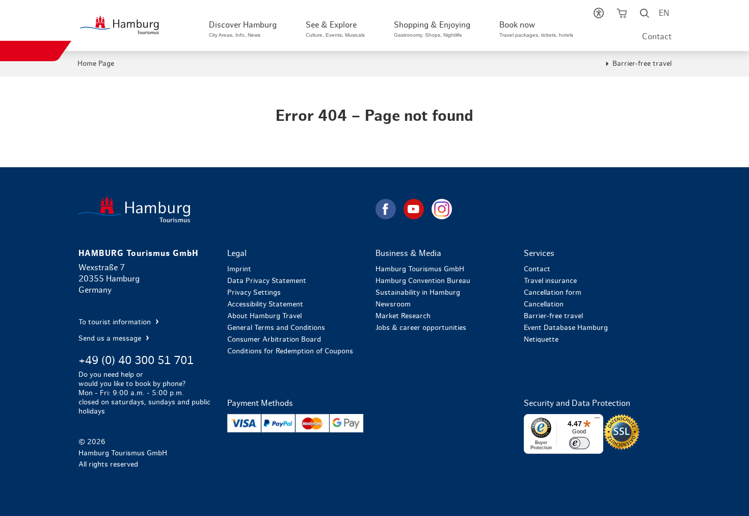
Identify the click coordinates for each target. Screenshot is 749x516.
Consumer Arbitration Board (274, 339)
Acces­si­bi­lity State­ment (265, 304)
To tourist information (115, 322)
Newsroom (393, 304)
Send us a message (110, 338)
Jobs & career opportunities (421, 327)
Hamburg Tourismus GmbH (420, 269)
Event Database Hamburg (566, 327)
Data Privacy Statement (266, 281)
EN (664, 13)
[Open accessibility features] (598, 15)
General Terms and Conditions (276, 327)
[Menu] (597, 420)
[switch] (579, 443)
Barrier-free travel (642, 63)
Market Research (403, 316)
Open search (644, 15)
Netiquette (541, 339)
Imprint (239, 269)
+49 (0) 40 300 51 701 (136, 360)
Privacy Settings (254, 292)
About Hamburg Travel (264, 316)
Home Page (95, 63)
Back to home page (225, 209)
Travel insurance (550, 281)
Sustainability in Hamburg (418, 292)
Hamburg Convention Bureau (423, 281)
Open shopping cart (621, 15)
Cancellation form (552, 292)
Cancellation (544, 304)
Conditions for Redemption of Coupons (290, 351)
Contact (657, 37)
